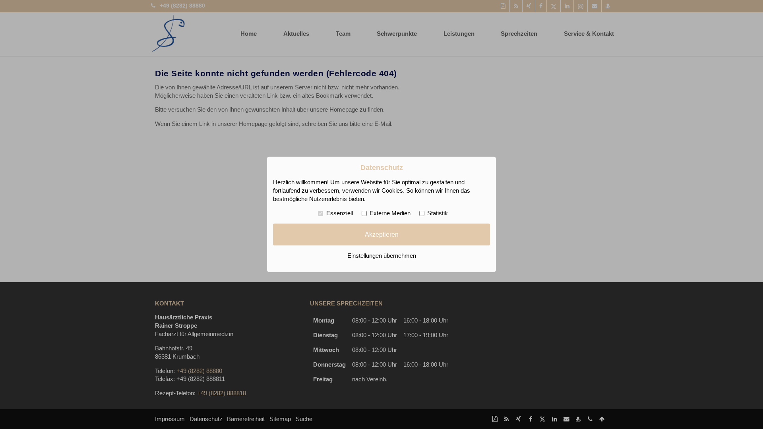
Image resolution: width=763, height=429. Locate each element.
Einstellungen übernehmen (381, 256)
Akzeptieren (382, 234)
